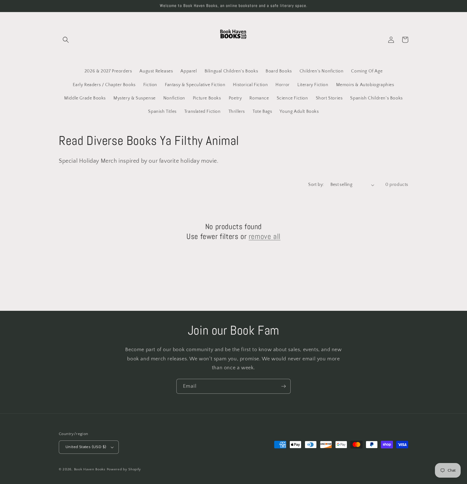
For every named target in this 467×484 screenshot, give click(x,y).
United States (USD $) (85, 447)
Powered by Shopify (124, 469)
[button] (66, 40)
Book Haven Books (89, 469)
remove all (265, 236)
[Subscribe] (283, 386)
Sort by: (316, 184)
